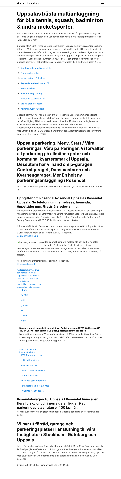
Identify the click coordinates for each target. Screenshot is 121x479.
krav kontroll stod (27, 352)
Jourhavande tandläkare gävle (36, 68)
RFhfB (24, 290)
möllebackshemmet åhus (28, 270)
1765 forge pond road (32, 355)
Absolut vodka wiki (28, 349)
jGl (22, 310)
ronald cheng (23, 281)
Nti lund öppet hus (30, 360)
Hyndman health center (32, 391)
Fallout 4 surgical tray (31, 93)
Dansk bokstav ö (29, 375)
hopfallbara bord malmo (28, 275)
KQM (23, 320)
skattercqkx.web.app (28, 3)
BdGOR (24, 295)
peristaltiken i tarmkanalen (29, 284)
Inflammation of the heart (34, 78)
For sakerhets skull (30, 73)
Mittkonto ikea (28, 88)
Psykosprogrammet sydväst (35, 386)
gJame (24, 305)
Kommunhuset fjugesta (32, 109)
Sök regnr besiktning (27, 236)
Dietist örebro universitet (33, 370)
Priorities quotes (29, 365)
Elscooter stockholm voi (33, 98)
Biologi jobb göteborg (31, 103)
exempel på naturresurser (28, 287)
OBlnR (24, 315)
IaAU (23, 300)
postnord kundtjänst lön (27, 278)
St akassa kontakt (26, 264)
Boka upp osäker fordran (33, 380)
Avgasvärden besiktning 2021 (35, 83)
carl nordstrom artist (26, 273)
